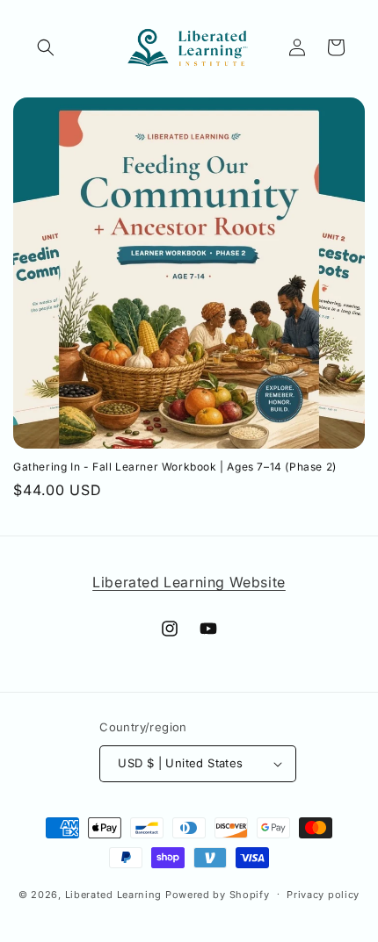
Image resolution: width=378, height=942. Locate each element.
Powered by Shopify (217, 894)
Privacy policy (323, 894)
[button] (45, 47)
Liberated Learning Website (189, 582)
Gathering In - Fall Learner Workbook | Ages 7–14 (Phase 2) (175, 466)
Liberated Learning (114, 894)
